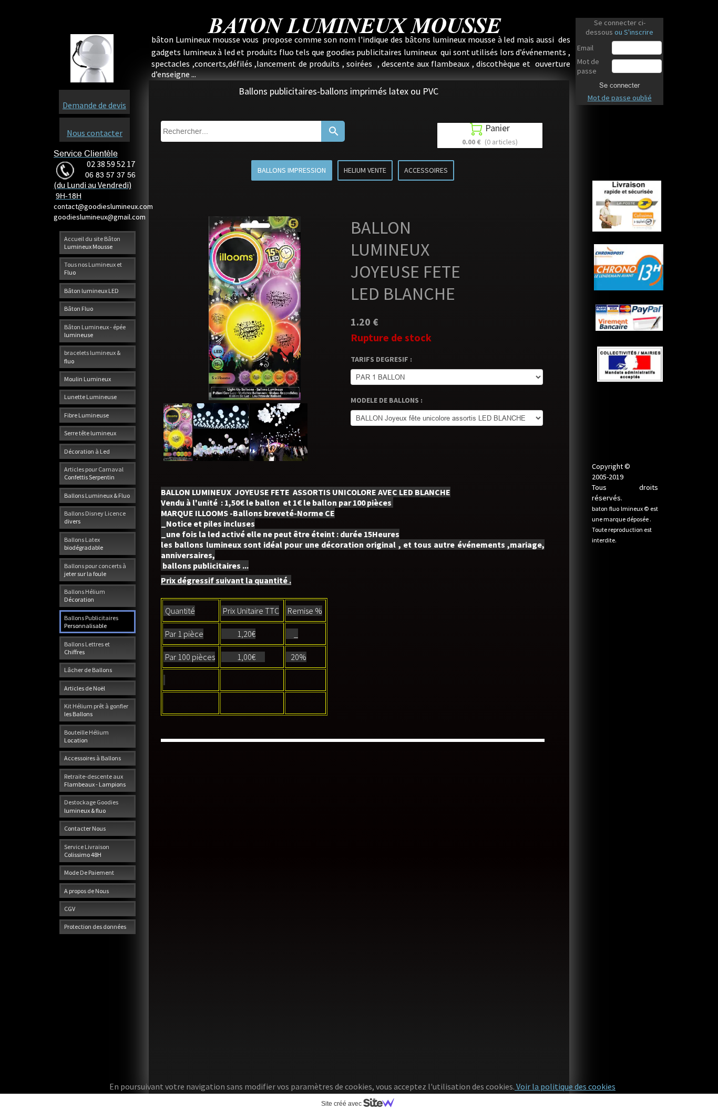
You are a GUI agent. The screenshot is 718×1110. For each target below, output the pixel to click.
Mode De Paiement (89, 872)
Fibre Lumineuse (86, 415)
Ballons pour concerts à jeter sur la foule (95, 570)
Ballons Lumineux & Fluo (97, 495)
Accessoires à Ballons (92, 758)
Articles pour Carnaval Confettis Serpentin (94, 473)
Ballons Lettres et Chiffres (87, 648)
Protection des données (95, 926)
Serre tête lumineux (90, 433)
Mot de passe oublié (620, 97)
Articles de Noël (84, 688)
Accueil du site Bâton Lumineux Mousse (92, 242)
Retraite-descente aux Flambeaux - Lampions (95, 780)
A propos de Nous (86, 891)
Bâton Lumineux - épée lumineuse (95, 331)
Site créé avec (342, 1103)
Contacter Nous (85, 828)
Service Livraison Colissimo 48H (86, 850)
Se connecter (619, 85)
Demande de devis (94, 105)
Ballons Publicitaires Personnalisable (91, 622)
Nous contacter (94, 133)
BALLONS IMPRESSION (292, 170)
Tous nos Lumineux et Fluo (93, 268)
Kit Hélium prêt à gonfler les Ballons (96, 710)
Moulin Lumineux (87, 379)
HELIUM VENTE (365, 170)
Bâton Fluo (78, 308)
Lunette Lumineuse (90, 397)
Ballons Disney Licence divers (95, 517)
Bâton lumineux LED (91, 291)
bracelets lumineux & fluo (92, 356)
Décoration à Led (87, 451)
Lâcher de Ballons (88, 670)
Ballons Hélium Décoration (84, 595)
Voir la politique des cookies (565, 1086)
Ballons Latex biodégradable (83, 543)
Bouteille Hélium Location (86, 736)
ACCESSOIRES (426, 170)
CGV (69, 909)
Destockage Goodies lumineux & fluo (91, 806)
